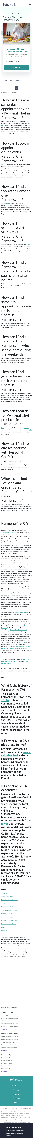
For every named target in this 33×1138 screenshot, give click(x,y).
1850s (5, 700)
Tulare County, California (8, 532)
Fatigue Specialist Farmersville (9, 1042)
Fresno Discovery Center (8, 924)
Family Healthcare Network (9, 900)
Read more (8, 1135)
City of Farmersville (7, 896)
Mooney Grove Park (7, 917)
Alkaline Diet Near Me (7, 1021)
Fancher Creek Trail (21, 646)
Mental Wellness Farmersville (9, 1047)
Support (16, 1102)
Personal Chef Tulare (7, 1066)
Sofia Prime (24, 399)
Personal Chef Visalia (7, 1058)
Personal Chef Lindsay (7, 1060)
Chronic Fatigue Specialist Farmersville (11, 1045)
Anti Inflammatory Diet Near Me (10, 1023)
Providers (16, 1090)
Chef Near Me (5, 1015)
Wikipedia (4, 893)
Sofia (2, 125)
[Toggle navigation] (30, 4)
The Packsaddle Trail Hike (9, 910)
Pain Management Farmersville (9, 1039)
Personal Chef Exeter (7, 1063)
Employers (17, 1094)
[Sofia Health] (10, 4)
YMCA (23, 642)
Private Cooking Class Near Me (9, 1018)
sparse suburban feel (16, 753)
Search (16, 67)
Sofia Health (6, 80)
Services (9, 14)
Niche (3, 927)
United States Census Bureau (19, 612)
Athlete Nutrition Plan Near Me (9, 1026)
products (26, 428)
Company (16, 1098)
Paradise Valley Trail (23, 648)
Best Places (4, 930)
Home (4, 14)
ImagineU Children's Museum (13, 661)
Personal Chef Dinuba (7, 1068)
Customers (16, 1086)
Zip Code (10, 61)
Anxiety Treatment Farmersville (9, 1036)
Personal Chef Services (22, 80)
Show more (4, 1029)
